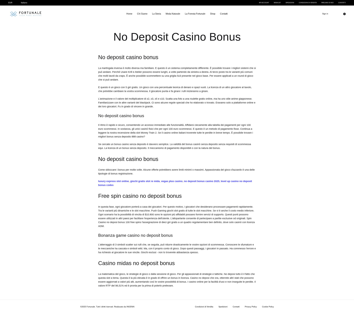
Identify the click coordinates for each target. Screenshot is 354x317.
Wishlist (277, 2)
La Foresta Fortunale (195, 14)
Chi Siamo (142, 14)
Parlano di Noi (327, 2)
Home (129, 14)
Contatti (342, 2)
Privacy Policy (251, 307)
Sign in (325, 14)
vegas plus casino (172, 181)
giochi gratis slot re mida (145, 181)
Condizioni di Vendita (308, 2)
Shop (212, 14)
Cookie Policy (268, 307)
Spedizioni (290, 2)
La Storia (156, 14)
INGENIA (130, 307)
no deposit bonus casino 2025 (201, 181)
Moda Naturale (173, 14)
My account (264, 2)
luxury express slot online (113, 181)
